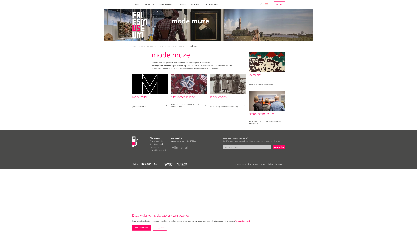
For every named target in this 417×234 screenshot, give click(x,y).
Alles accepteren (141, 227)
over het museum (211, 4)
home (137, 4)
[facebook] (177, 147)
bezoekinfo (149, 4)
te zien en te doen (166, 4)
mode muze (194, 46)
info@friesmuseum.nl (158, 150)
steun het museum (164, 46)
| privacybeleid (280, 164)
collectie (182, 4)
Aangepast (159, 227)
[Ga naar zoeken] (261, 4)
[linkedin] (186, 147)
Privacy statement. (242, 221)
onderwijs (195, 4)
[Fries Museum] (139, 25)
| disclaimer (270, 164)
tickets (279, 4)
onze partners (180, 46)
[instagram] (181, 147)
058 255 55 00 (156, 147)
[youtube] (173, 147)
